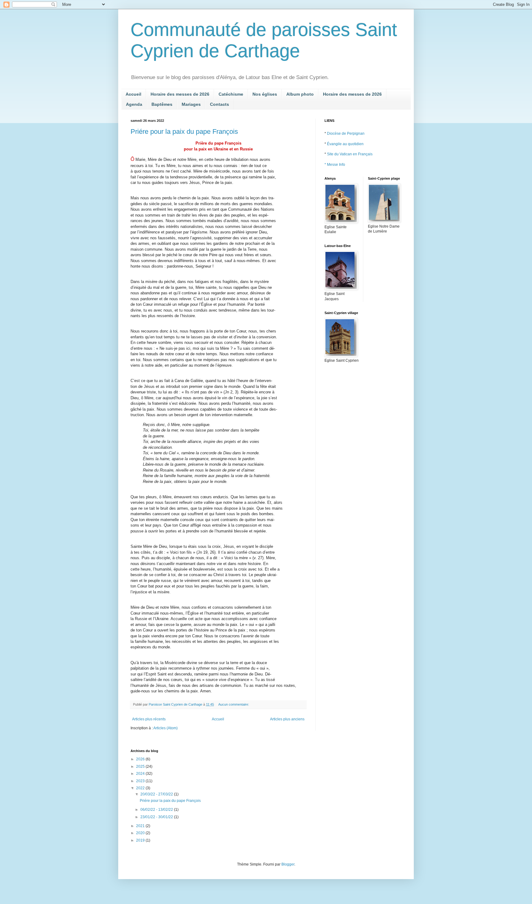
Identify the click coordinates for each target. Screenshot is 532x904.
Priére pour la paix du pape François (184, 131)
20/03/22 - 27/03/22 (157, 794)
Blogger (287, 864)
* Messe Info (334, 164)
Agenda (134, 104)
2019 (141, 840)
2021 (141, 826)
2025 (141, 766)
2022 (141, 788)
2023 (141, 781)
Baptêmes (161, 104)
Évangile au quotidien (345, 144)
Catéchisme (231, 94)
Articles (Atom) (165, 728)
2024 (141, 773)
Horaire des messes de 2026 (180, 94)
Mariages (191, 104)
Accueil (133, 94)
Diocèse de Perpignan (346, 133)
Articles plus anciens (287, 719)
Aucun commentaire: (234, 704)
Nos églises (264, 94)
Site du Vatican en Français (350, 154)
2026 (141, 759)
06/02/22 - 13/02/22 (157, 809)
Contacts (219, 104)
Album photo (300, 94)
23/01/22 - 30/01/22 (157, 817)
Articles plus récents (149, 719)
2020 (141, 833)
